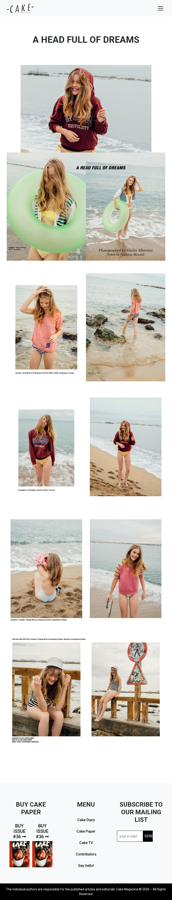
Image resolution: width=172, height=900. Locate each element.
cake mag (20, 8)
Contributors (86, 854)
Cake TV (86, 843)
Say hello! (86, 865)
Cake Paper (86, 831)
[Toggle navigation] (160, 8)
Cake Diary (86, 820)
